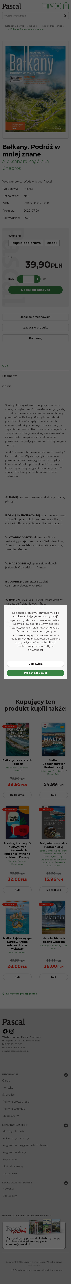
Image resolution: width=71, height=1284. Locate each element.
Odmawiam (35, 663)
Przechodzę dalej (35, 672)
